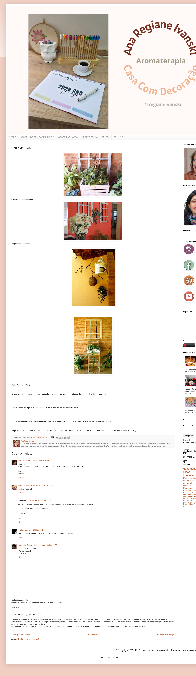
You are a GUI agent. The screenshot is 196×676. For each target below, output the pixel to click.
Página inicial (93, 635)
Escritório (186, 498)
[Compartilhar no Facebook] (65, 437)
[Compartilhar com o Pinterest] (68, 437)
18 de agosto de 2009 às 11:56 (37, 461)
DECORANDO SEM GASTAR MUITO (37, 137)
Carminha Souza (25, 545)
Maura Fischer (24, 485)
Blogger (127, 658)
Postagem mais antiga (165, 635)
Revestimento (188, 502)
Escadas (186, 500)
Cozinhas (187, 490)
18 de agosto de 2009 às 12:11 (43, 485)
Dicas (186, 472)
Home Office (188, 504)
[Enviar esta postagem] (52, 437)
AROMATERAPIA (90, 137)
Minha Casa (189, 480)
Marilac (21, 461)
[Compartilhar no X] (62, 437)
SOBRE (12, 137)
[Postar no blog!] (60, 437)
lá (76, 430)
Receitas (187, 485)
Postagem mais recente (21, 635)
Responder (22, 477)
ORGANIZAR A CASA (68, 137)
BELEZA (105, 137)
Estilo (185, 478)
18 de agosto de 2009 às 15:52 (39, 500)
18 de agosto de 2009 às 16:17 (32, 530)
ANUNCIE (118, 137)
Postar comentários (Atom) (28, 639)
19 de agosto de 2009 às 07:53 (45, 545)
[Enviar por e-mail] (57, 437)
